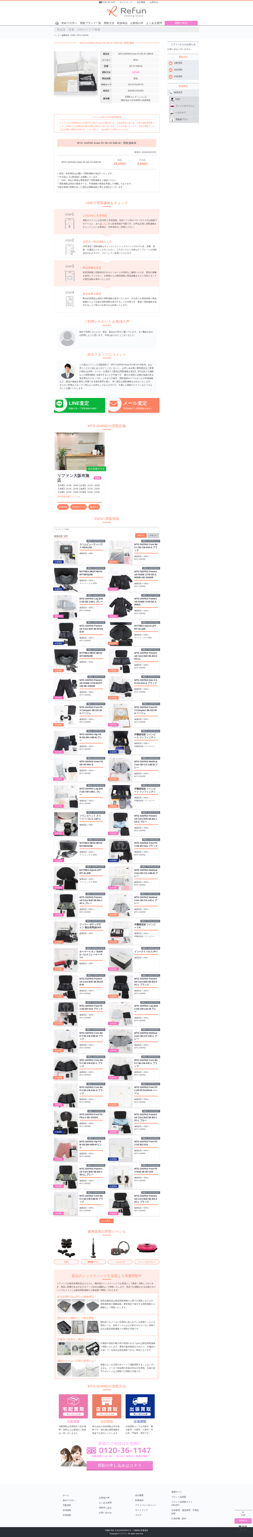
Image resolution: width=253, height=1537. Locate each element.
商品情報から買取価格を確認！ (138, 408)
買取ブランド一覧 (90, 23)
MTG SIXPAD (82, 35)
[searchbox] (126, 29)
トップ (57, 35)
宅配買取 (136, 72)
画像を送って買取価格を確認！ (83, 408)
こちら (105, 224)
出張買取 (58, 562)
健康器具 (65, 35)
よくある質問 (154, 23)
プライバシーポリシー (145, 1505)
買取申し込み (105, 1508)
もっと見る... (106, 1221)
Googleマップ (78, 507)
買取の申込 (181, 23)
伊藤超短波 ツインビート (144, 746)
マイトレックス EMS (88, 583)
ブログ (138, 1515)
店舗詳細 (63, 507)
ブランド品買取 (178, 1497)
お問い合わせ (105, 1513)
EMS (73, 35)
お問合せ (154, 2)
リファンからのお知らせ (183, 44)
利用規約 (139, 1500)
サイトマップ (126, 2)
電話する (94, 507)
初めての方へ (69, 23)
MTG (135, 60)
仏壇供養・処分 (178, 1518)
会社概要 (141, 2)
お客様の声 (136, 23)
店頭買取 (113, 562)
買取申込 (243, 1520)
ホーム (66, 1495)
